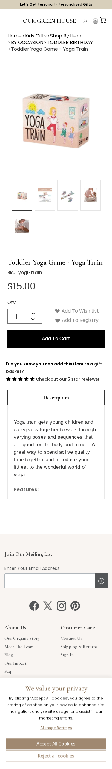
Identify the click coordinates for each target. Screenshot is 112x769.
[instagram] (61, 606)
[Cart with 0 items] (103, 20)
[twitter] (48, 606)
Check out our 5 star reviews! (67, 379)
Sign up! (101, 580)
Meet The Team (18, 646)
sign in (67, 654)
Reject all (56, 755)
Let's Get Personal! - (56, 4)
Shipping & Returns (79, 646)
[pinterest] (75, 606)
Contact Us (71, 638)
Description (56, 397)
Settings (56, 728)
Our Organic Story (21, 638)
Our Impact (15, 663)
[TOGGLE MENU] (12, 21)
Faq (7, 671)
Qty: (11, 302)
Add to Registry (80, 320)
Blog (8, 654)
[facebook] (34, 606)
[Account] (86, 21)
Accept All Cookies (56, 744)
